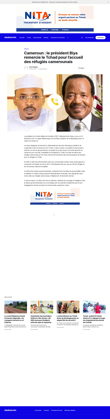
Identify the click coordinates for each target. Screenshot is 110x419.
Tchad (29, 37)
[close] (108, 2)
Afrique (46, 37)
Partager (81, 68)
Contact (46, 410)
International (37, 37)
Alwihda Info (10, 37)
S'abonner (100, 37)
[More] (68, 37)
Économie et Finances (58, 37)
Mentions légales (70, 410)
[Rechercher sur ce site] (82, 37)
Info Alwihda (33, 67)
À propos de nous (56, 410)
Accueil (22, 37)
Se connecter (89, 37)
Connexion (38, 410)
